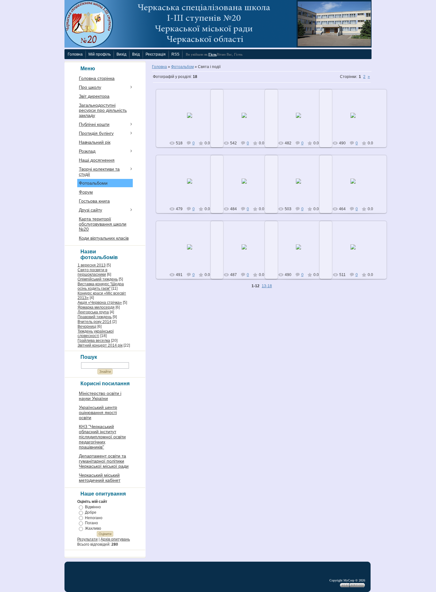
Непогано (93, 517)
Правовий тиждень (95, 317)
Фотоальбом (182, 67)
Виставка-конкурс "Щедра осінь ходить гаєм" (101, 286)
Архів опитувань (115, 539)
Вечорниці (87, 326)
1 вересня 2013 (92, 265)
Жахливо (93, 528)
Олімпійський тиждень (98, 279)
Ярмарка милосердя (96, 307)
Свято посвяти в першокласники (92, 272)
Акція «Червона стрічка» (100, 302)
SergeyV (192, 120)
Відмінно (93, 507)
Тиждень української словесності (96, 333)
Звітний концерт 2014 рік (100, 345)
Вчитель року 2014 (94, 321)
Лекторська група (93, 312)
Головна (159, 67)
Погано (91, 523)
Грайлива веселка (94, 340)
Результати (87, 539)
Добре (90, 512)
